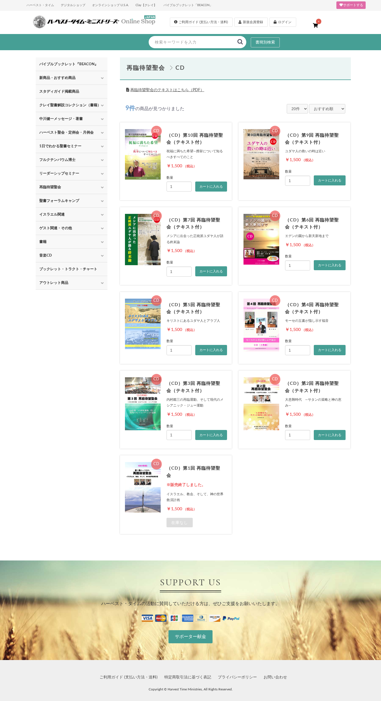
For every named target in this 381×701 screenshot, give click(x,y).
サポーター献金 (190, 636)
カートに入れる (211, 186)
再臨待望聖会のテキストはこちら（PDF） (167, 90)
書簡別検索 (265, 42)
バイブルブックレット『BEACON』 (68, 64)
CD (180, 68)
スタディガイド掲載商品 (59, 91)
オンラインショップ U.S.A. (110, 5)
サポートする (353, 5)
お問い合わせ (275, 677)
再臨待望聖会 (146, 68)
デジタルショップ (73, 5)
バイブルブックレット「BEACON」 (188, 5)
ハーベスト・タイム (40, 5)
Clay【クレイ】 (146, 5)
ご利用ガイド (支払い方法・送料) (129, 677)
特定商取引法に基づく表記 (187, 677)
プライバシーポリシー (237, 677)
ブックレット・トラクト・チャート (68, 269)
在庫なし (179, 522)
